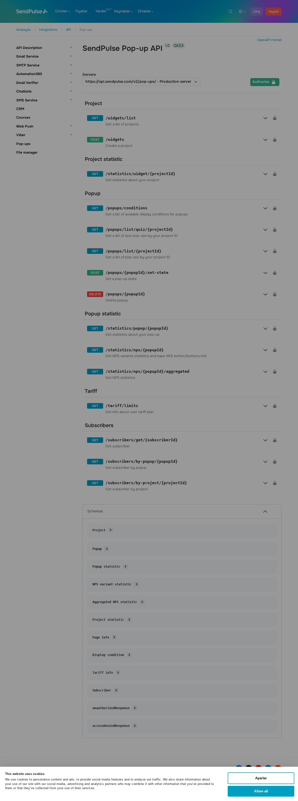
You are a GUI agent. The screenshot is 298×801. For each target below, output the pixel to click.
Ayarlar (261, 778)
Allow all (261, 791)
